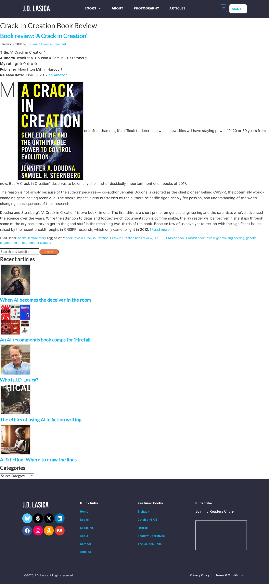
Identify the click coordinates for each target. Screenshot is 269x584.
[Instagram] (38, 530)
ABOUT (117, 8)
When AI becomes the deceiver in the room (45, 300)
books (22, 238)
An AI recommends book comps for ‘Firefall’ (45, 339)
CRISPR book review (200, 238)
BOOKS (90, 8)
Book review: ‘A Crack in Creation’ (43, 35)
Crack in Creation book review (131, 238)
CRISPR (159, 238)
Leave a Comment (53, 44)
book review (74, 238)
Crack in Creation (96, 238)
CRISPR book (175, 238)
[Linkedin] (60, 518)
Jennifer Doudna (39, 243)
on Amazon (58, 75)
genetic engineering (230, 238)
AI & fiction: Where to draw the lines (38, 459)
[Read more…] (162, 229)
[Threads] (38, 518)
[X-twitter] (49, 518)
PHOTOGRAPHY (146, 8)
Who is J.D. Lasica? (19, 379)
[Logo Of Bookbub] (60, 530)
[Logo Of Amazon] (49, 530)
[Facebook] (27, 530)
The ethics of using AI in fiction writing (41, 419)
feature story (37, 238)
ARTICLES (177, 8)
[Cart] (223, 8)
